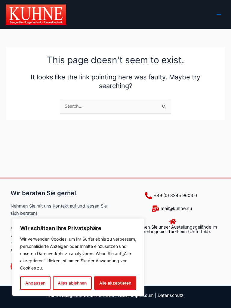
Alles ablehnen (72, 282)
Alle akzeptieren (115, 282)
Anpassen (35, 282)
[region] (78, 257)
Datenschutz (170, 295)
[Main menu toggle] (219, 14)
